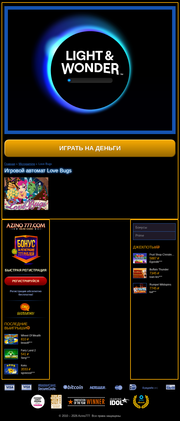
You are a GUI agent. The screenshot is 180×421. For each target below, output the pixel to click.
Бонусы (141, 227)
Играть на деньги (90, 148)
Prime (139, 235)
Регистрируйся (25, 281)
